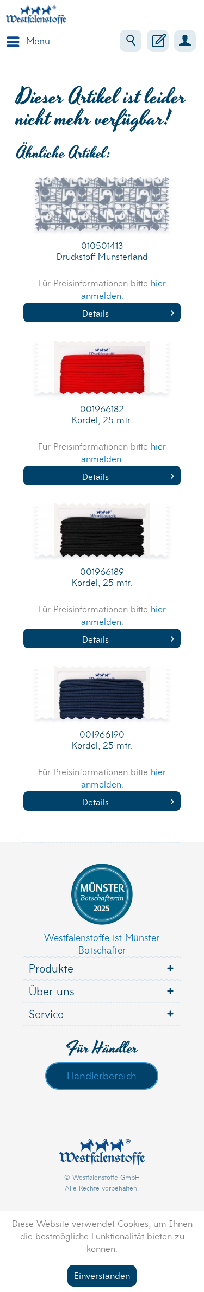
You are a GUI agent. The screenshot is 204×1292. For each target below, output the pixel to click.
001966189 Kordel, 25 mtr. (102, 577)
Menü (38, 40)
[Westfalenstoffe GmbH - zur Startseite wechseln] (35, 14)
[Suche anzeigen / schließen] (130, 41)
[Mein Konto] (185, 41)
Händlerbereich (102, 1075)
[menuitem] (25, 41)
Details (95, 312)
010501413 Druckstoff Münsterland (102, 251)
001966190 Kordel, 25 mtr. (102, 739)
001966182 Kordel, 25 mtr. (102, 414)
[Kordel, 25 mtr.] (102, 372)
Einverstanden (102, 1275)
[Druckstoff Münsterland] (102, 209)
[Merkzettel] (158, 41)
